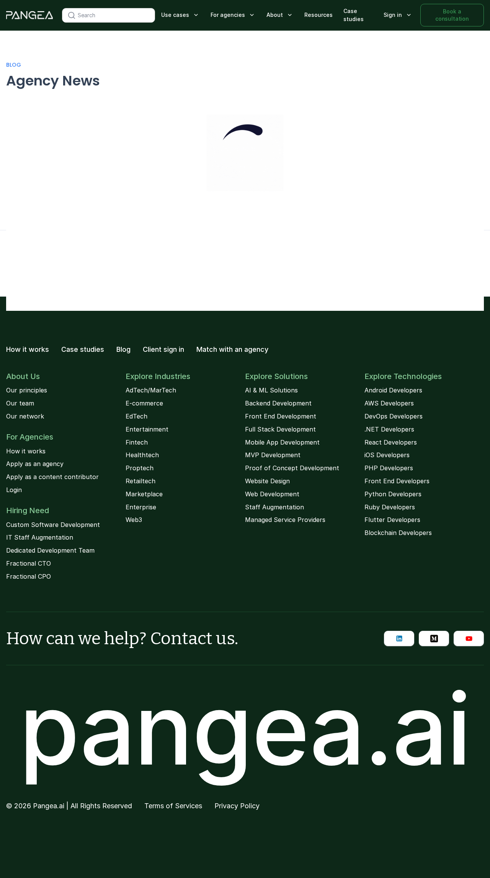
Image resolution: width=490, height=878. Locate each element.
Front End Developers (397, 481)
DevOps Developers (393, 416)
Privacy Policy (237, 806)
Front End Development (280, 416)
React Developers (390, 442)
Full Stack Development (280, 429)
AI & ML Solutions (271, 390)
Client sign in (163, 349)
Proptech (140, 468)
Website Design (267, 481)
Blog (13, 64)
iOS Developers (387, 455)
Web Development (272, 494)
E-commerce (144, 403)
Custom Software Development (53, 524)
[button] (180, 15)
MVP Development (273, 455)
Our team (20, 403)
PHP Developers (388, 468)
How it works (27, 349)
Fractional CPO (28, 576)
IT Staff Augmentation (39, 537)
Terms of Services (173, 806)
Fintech (137, 442)
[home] (29, 15)
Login (14, 490)
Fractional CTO (28, 563)
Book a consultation (452, 14)
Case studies (353, 15)
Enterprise (141, 507)
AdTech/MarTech (151, 390)
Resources (318, 14)
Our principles (26, 390)
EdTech (136, 416)
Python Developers (392, 494)
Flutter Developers (392, 520)
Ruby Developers (389, 507)
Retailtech (140, 481)
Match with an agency (232, 349)
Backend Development (278, 403)
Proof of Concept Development (292, 468)
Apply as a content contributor (52, 477)
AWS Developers (389, 403)
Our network (25, 416)
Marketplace (144, 494)
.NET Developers (389, 429)
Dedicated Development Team (50, 550)
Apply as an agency (35, 464)
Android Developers (393, 390)
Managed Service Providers (285, 520)
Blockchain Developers (398, 533)
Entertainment (147, 429)
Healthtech (142, 455)
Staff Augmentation (274, 507)
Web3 (134, 520)
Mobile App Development (282, 442)
